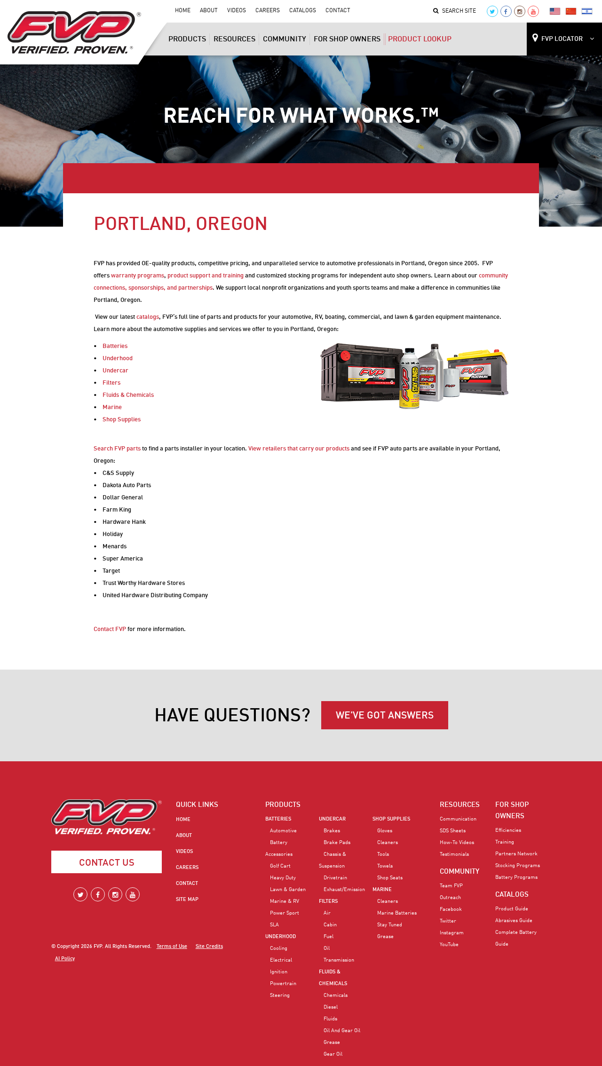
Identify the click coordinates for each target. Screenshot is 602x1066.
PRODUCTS (283, 805)
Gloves (384, 831)
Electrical (281, 960)
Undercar (115, 371)
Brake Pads (337, 842)
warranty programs (137, 276)
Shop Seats (390, 878)
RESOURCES (460, 805)
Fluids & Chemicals (128, 395)
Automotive (283, 831)
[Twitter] (492, 11)
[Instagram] (519, 11)
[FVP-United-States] (555, 11)
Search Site (459, 11)
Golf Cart (280, 866)
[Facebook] (506, 11)
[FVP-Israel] (587, 11)
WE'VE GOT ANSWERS (385, 716)
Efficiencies (508, 830)
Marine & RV (284, 901)
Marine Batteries (397, 913)
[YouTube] (533, 11)
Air (327, 913)
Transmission (339, 960)
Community (284, 39)
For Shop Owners (347, 39)
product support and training (205, 276)
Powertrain (283, 984)
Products (187, 39)
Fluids (330, 1019)
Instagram (452, 933)
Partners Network (516, 854)
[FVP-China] (571, 11)
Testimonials (454, 854)
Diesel (331, 1007)
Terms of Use (172, 946)
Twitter (448, 921)
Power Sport (284, 913)
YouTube (449, 945)
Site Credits (209, 946)
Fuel (328, 937)
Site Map (187, 899)
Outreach (450, 897)
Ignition (278, 972)
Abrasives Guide (513, 921)
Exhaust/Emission (344, 889)
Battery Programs (516, 877)
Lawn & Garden (288, 889)
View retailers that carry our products (298, 449)
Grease (332, 1042)
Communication (458, 819)
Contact (337, 11)
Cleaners (387, 842)
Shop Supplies (122, 420)
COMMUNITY (459, 872)
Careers (267, 11)
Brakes (332, 831)
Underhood (118, 358)
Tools (383, 854)
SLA (274, 925)
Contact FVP (110, 629)
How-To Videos (457, 842)
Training (504, 842)
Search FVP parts (117, 449)
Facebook (451, 909)
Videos (236, 11)
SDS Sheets (453, 831)
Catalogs (302, 11)
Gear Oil (333, 1054)
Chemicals (336, 995)
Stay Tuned (389, 925)
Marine (112, 407)
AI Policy (65, 959)
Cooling (278, 948)
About (209, 11)
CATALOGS (512, 895)
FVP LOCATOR (562, 39)
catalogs (147, 317)
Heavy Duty (283, 878)
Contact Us (107, 863)
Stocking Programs (517, 866)
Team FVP (451, 886)
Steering (280, 995)
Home (182, 11)
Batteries (115, 346)
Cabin (330, 925)
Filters (111, 383)
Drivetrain (335, 878)
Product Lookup (420, 39)
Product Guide (511, 909)
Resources (234, 39)
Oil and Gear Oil (342, 1031)
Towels (385, 866)
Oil (327, 948)
